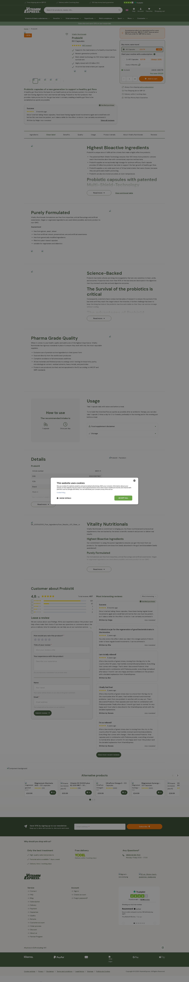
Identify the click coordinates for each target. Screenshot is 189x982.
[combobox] (134, 481)
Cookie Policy (61, 492)
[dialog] (94, 491)
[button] (64, 498)
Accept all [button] (123, 498)
